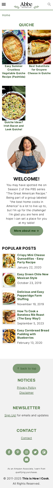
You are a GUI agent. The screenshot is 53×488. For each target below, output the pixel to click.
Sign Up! (10, 415)
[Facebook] (9, 452)
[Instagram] (26, 452)
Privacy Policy (26, 387)
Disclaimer (26, 392)
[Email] (26, 459)
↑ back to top (26, 368)
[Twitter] (35, 452)
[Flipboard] (44, 452)
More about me (25, 230)
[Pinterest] (18, 452)
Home (6, 15)
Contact (26, 438)
